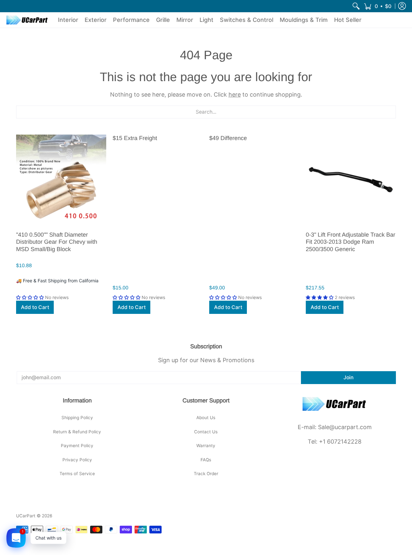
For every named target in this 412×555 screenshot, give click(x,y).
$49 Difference (228, 138)
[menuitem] (356, 6)
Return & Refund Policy (77, 431)
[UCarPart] (27, 20)
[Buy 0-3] (351, 180)
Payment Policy (77, 445)
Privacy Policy (77, 459)
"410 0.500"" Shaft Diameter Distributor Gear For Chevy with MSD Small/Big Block (56, 241)
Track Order (206, 473)
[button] (377, 6)
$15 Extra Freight (135, 138)
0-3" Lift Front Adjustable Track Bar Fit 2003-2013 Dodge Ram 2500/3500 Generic (350, 241)
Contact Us (206, 431)
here (235, 94)
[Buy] (61, 180)
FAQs (206, 459)
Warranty (205, 445)
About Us (205, 417)
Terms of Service (77, 473)
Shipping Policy (77, 417)
